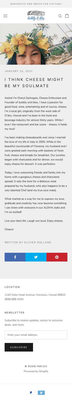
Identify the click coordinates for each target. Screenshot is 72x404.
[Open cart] (67, 16)
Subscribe (18, 347)
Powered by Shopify (36, 371)
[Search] (60, 15)
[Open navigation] (5, 15)
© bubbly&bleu (36, 366)
